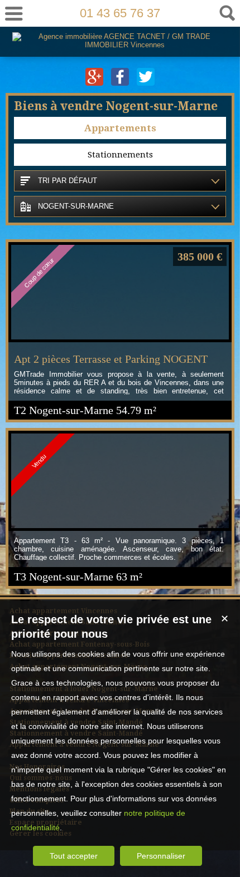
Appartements (120, 128)
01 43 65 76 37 (120, 13)
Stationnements (120, 155)
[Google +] (95, 83)
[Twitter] (146, 83)
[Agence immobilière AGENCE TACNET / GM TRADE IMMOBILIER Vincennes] (120, 45)
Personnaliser (161, 855)
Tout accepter (74, 855)
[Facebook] (121, 83)
